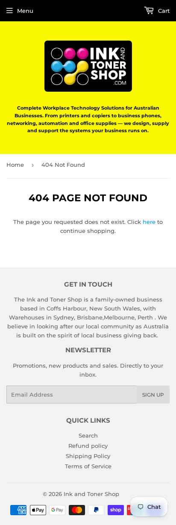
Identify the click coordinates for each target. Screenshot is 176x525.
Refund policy (88, 445)
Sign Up (153, 395)
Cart (163, 10)
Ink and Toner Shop (91, 493)
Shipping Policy (88, 455)
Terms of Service (88, 466)
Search (88, 435)
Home (15, 164)
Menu (25, 10)
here (149, 221)
